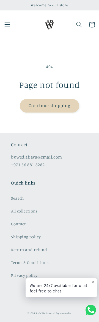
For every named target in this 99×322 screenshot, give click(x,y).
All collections (24, 211)
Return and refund (29, 249)
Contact (18, 224)
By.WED (40, 313)
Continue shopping (50, 105)
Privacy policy (24, 275)
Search (17, 198)
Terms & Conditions (29, 262)
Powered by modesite (59, 313)
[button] (7, 24)
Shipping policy (26, 236)
